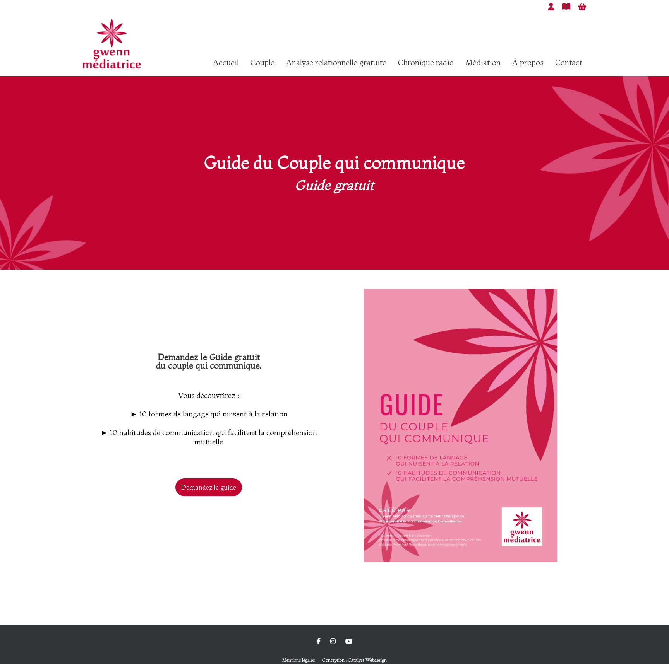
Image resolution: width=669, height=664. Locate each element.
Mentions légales (298, 660)
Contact (568, 62)
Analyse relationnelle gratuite (336, 62)
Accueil (226, 62)
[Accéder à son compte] (551, 6)
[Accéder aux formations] (566, 6)
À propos (528, 62)
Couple (262, 62)
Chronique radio (426, 62)
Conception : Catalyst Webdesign (354, 660)
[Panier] (582, 6)
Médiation (483, 62)
